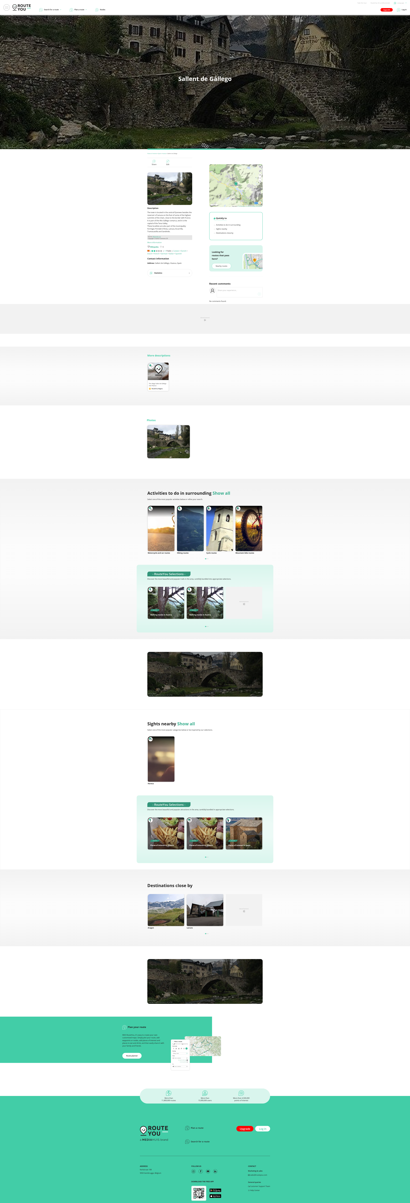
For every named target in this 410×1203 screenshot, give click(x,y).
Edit (167, 164)
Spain (159, 153)
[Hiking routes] (190, 528)
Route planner (132, 1056)
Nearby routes (221, 266)
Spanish (178, 253)
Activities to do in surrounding (228, 225)
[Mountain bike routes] (249, 528)
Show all (221, 493)
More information (154, 242)
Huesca (164, 153)
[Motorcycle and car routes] (161, 528)
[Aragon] (166, 910)
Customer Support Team (260, 1186)
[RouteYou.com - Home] (21, 7)
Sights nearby (221, 229)
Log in (262, 1128)
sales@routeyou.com (258, 1175)
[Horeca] (161, 759)
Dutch (149, 253)
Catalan (176, 251)
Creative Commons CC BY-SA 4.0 (16, 147)
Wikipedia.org (157, 237)
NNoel (7, 146)
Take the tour (362, 3)
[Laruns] (205, 910)
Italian (171, 253)
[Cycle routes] (219, 528)
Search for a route (200, 1141)
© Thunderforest (241, 206)
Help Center (255, 1190)
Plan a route (197, 1127)
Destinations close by (224, 233)
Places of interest (152, 153)
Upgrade (386, 10)
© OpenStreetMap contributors (254, 206)
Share (154, 164)
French (156, 253)
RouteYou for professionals (380, 3)
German (164, 253)
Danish (183, 251)
